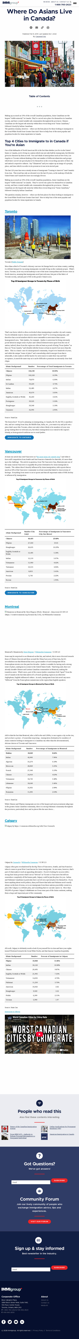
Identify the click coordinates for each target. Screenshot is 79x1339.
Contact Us (64, 2)
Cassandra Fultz (41, 36)
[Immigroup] (11, 3)
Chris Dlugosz (28, 652)
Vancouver (13, 451)
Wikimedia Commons (43, 652)
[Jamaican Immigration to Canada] (44, 1136)
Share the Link (42, 27)
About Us (54, 2)
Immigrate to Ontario (19, 437)
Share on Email (36, 27)
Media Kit (44, 1305)
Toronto (11, 211)
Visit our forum (39, 1221)
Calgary (11, 820)
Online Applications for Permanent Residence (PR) (63, 1127)
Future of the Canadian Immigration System (23, 1127)
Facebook (4, 1322)
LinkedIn (22, 1322)
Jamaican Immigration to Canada (62, 1134)
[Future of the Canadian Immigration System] (5, 1129)
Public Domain (17, 262)
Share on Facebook (31, 27)
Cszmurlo (16, 862)
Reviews (46, 2)
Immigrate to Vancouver (21, 593)
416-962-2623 (23, 1310)
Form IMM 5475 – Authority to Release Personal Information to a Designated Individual (22, 1136)
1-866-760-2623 (63, 5)
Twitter (10, 1322)
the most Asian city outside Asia (48, 457)
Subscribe (59, 1180)
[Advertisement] (39, 1073)
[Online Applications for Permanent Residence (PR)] (44, 1129)
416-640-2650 (9, 1312)
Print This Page (48, 27)
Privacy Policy (38, 1330)
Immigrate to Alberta (12, 1012)
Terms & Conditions (53, 1330)
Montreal (12, 606)
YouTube (16, 1322)
